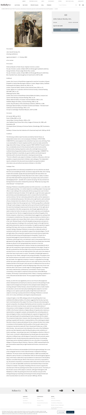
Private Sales (34, 5)
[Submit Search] (76, 5)
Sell (42, 5)
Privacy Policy (40, 400)
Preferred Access (33, 1)
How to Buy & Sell (70, 1)
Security (53, 398)
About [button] (42, 1)
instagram (49, 391)
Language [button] (80, 1)
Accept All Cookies (70, 412)
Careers (39, 405)
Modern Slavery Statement (57, 405)
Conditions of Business (56, 402)
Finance (49, 5)
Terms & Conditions (55, 400)
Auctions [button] (17, 5)
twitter (26, 391)
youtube (61, 390)
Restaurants (51, 1)
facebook (37, 391)
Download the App (27, 402)
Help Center (25, 398)
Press (38, 398)
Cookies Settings (61, 412)
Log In (23, 1)
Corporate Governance (42, 402)
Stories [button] (60, 1)
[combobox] (68, 5)
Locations (25, 400)
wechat (73, 391)
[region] (43, 412)
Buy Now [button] (25, 5)
